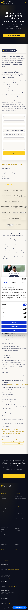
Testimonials (17, 530)
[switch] (25, 309)
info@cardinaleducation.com (13, 569)
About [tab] (23, 282)
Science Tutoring (18, 513)
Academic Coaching (5, 529)
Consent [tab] (5, 282)
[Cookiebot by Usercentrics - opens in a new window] (21, 279)
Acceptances (17, 525)
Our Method (3, 498)
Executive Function (5, 531)
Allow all (14, 322)
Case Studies (17, 532)
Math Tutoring (18, 515)
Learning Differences (5, 534)
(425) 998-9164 (4, 595)
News (2, 549)
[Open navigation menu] (25, 2)
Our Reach (17, 528)
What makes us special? (20, 541)
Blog (16, 549)
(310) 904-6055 (4, 586)
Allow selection (14, 326)
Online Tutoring (18, 508)
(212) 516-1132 (3, 603)
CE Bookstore (4, 544)
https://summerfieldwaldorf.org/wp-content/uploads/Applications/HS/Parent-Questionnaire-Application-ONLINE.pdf (13, 441)
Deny (14, 330)
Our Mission (3, 496)
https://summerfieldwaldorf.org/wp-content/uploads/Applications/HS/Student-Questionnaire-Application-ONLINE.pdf (13, 431)
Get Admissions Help (14, 35)
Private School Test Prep (6, 508)
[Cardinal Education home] (7, 2)
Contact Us (4, 554)
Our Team (3, 500)
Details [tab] (14, 282)
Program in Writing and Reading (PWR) (6, 526)
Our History (17, 544)
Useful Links (3, 541)
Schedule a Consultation (14, 476)
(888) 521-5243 (4, 569)
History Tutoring (18, 511)
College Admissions (19, 496)
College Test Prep (5, 511)
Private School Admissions (20, 498)
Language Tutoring (19, 518)
